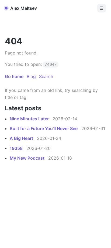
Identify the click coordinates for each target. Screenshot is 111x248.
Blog (31, 76)
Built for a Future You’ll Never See (44, 128)
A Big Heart (22, 138)
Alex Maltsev (23, 8)
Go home (14, 76)
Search (46, 76)
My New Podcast (28, 158)
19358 (17, 148)
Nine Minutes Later (30, 118)
